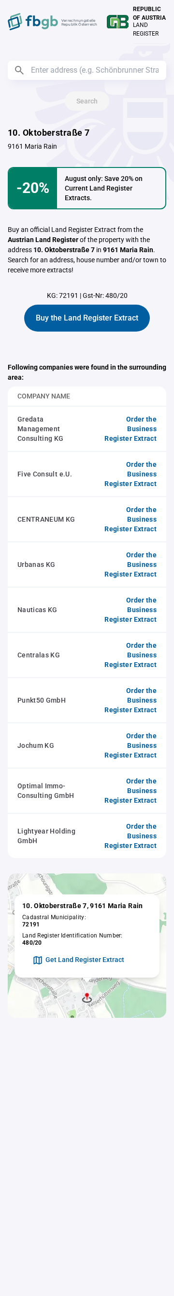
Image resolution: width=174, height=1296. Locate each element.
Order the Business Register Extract (130, 428)
